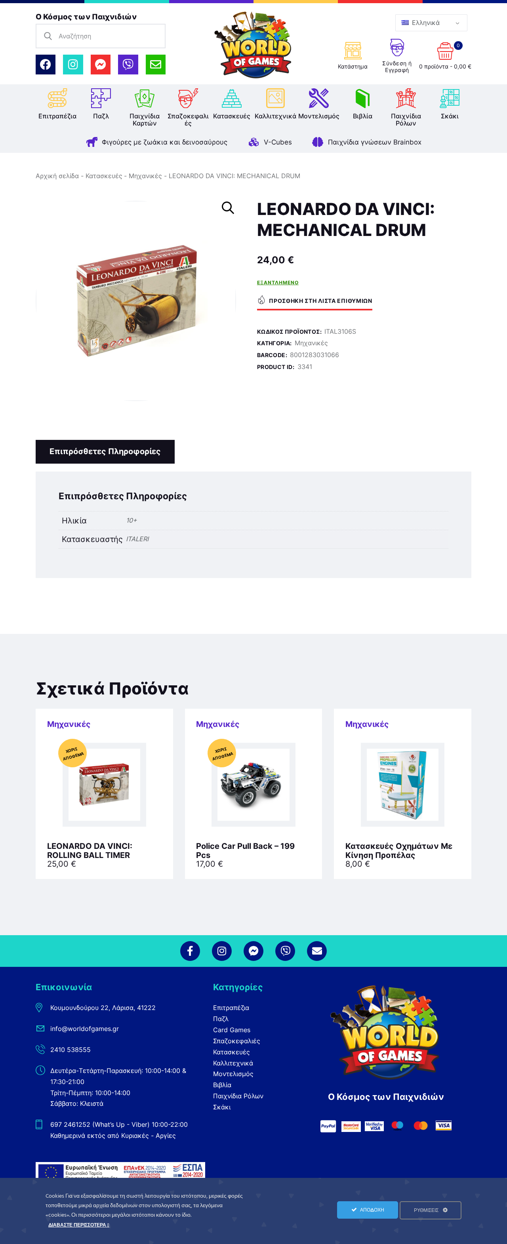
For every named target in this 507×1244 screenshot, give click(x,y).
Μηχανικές (145, 176)
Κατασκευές (104, 176)
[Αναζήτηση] (48, 36)
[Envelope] (156, 64)
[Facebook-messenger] (101, 64)
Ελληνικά (425, 23)
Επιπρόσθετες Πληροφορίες (105, 451)
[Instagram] (73, 64)
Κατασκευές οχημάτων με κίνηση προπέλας (398, 851)
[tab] (105, 452)
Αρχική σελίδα (57, 176)
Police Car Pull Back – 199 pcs (245, 851)
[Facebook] (45, 64)
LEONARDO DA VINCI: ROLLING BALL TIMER (89, 851)
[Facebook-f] (190, 951)
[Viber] (128, 64)
